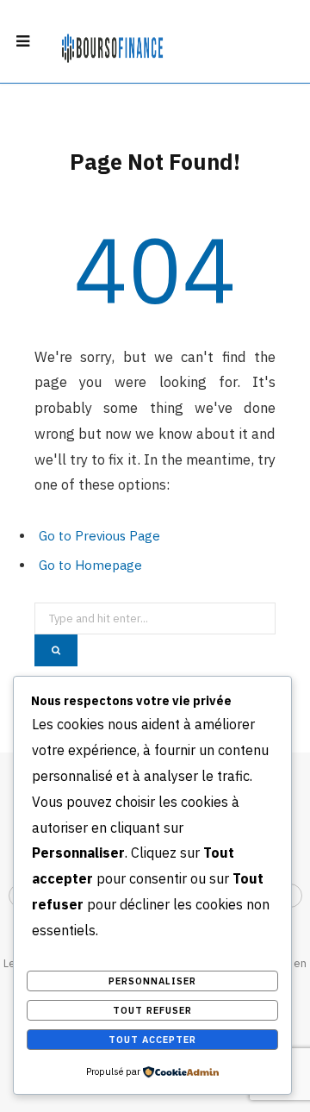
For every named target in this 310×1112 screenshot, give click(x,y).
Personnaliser (152, 981)
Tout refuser (152, 1010)
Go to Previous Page (99, 536)
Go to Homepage (90, 565)
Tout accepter (152, 1040)
